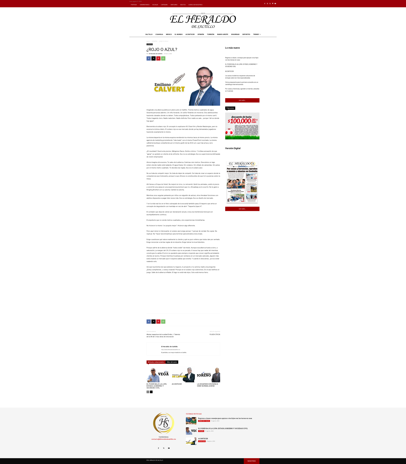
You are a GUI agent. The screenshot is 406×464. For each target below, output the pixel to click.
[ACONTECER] (183, 374)
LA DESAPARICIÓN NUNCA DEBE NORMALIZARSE (207, 385)
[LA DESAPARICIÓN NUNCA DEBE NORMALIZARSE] (208, 374)
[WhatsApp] (163, 58)
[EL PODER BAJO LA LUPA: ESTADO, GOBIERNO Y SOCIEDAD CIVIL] (158, 374)
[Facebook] (265, 3)
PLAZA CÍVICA (215, 334)
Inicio (148, 41)
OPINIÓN (154, 41)
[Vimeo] (272, 3)
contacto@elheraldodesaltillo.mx (163, 439)
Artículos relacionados (156, 362)
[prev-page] (148, 392)
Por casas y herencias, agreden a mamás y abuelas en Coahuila (242, 90)
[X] (270, 3)
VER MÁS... (242, 100)
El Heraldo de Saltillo (155, 53)
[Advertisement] (183, 297)
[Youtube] (275, 3)
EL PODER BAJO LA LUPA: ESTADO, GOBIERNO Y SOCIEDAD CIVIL (157, 386)
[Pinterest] (158, 58)
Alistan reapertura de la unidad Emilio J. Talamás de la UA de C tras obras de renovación (163, 335)
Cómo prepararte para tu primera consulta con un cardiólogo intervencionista (241, 83)
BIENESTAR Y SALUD (204, 421)
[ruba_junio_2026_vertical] (242, 139)
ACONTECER (177, 384)
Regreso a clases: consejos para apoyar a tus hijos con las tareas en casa (241, 59)
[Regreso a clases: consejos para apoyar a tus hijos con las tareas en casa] (191, 421)
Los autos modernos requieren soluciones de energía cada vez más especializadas (240, 77)
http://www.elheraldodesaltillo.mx (170, 349)
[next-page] (151, 392)
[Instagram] (267, 3)
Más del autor (172, 362)
